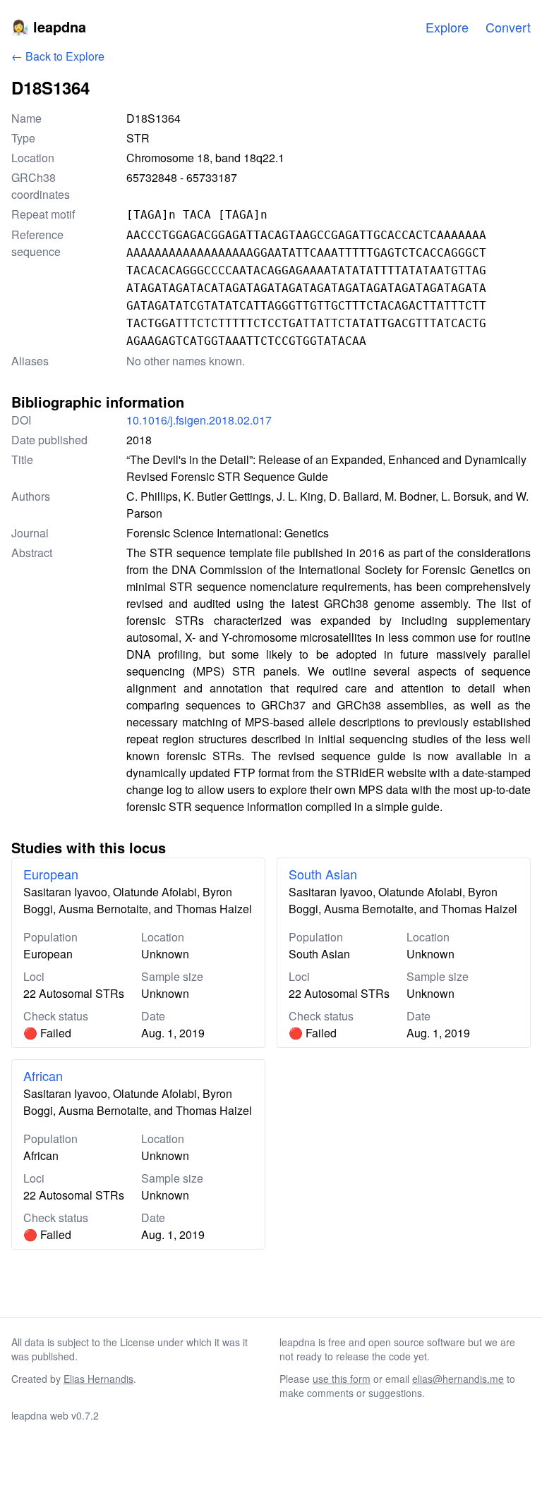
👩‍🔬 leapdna (48, 26)
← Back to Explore (57, 56)
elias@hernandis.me (458, 1379)
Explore (447, 27)
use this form (342, 1379)
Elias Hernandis (98, 1379)
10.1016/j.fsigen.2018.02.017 (199, 420)
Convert (508, 27)
